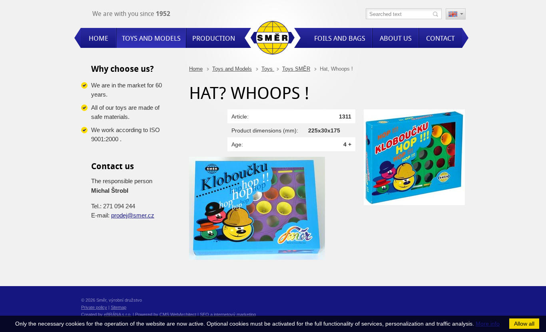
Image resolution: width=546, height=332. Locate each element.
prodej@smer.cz (132, 215)
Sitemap (118, 307)
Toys (267, 69)
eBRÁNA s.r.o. (118, 314)
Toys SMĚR (296, 69)
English (455, 14)
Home (196, 69)
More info (488, 323)
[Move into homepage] (273, 39)
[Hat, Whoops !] (414, 203)
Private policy (94, 307)
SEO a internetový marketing (228, 314)
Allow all (524, 323)
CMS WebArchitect (177, 314)
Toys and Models (232, 69)
